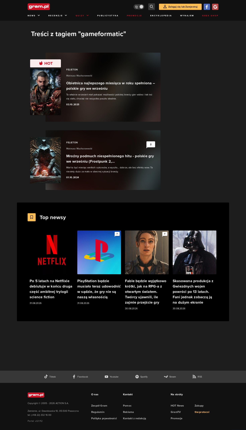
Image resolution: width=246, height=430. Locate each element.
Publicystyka (108, 15)
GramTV (176, 412)
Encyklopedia (161, 15)
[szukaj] (151, 6)
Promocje (134, 15)
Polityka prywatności (104, 418)
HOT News (177, 406)
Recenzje (55, 15)
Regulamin (97, 412)
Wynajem (187, 15)
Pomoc (127, 406)
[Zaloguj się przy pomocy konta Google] (215, 7)
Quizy (80, 15)
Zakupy (199, 406)
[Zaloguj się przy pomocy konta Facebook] (207, 7)
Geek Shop (210, 15)
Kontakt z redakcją (134, 418)
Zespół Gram (99, 406)
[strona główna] (47, 6)
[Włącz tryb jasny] (139, 6)
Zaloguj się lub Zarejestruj (182, 7)
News (32, 15)
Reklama (128, 412)
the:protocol (202, 412)
